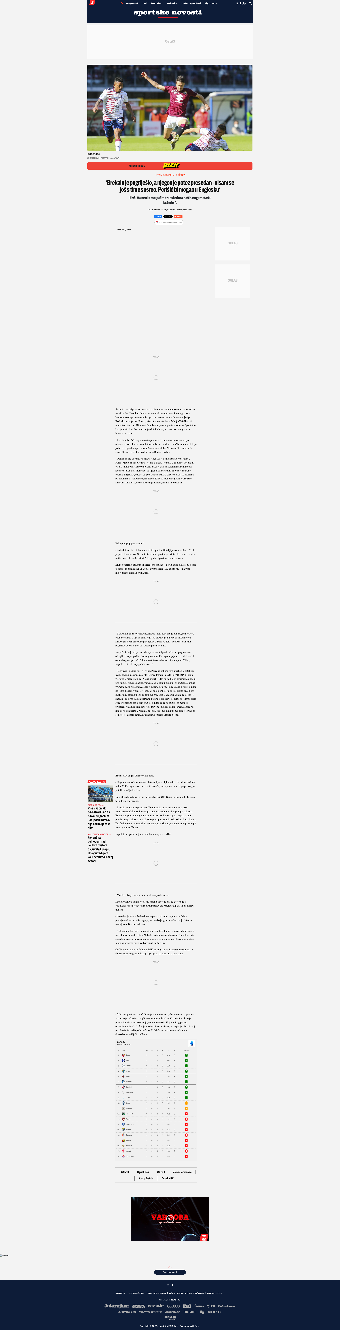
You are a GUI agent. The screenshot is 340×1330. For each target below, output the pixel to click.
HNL (145, 3)
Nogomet (132, 3)
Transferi (156, 3)
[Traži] (250, 3)
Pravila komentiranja (156, 1293)
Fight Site (211, 3)
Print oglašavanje (215, 1293)
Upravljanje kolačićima (169, 1300)
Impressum (120, 1293)
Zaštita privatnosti (177, 1293)
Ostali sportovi (191, 3)
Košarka (172, 3)
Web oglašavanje (196, 1293)
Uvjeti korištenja (136, 1293)
